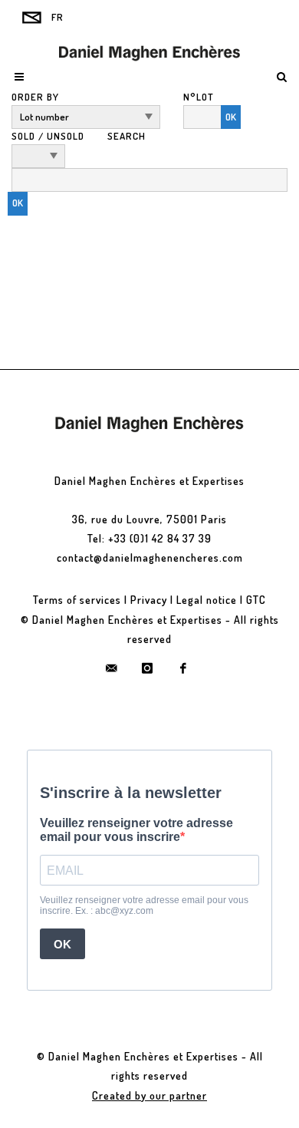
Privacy (148, 599)
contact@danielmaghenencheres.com (150, 557)
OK (230, 116)
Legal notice (206, 599)
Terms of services (77, 599)
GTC (256, 599)
